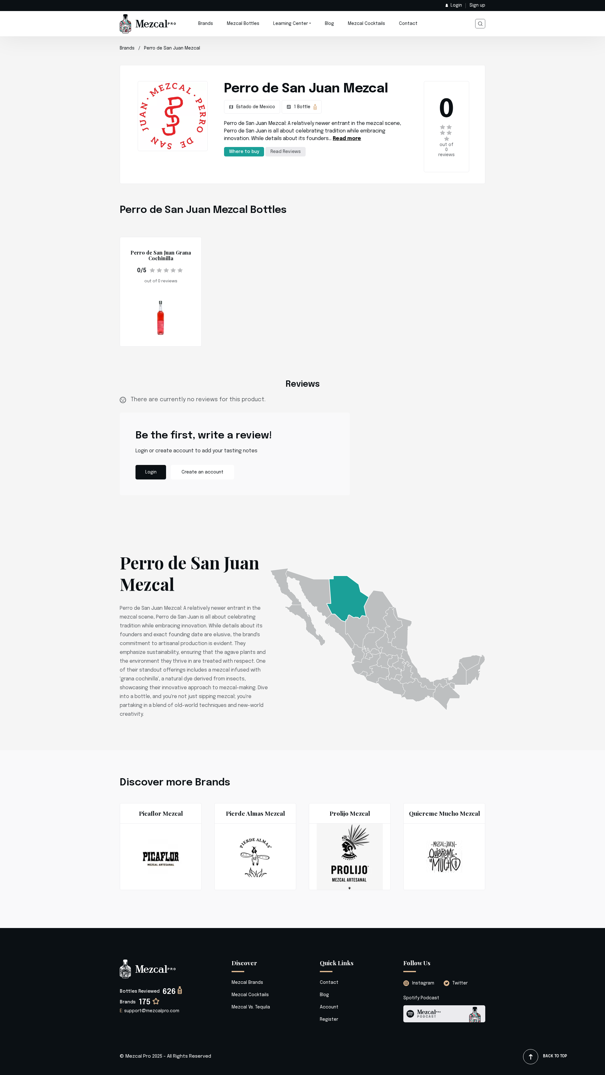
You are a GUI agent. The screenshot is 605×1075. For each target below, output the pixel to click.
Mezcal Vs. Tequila (251, 1007)
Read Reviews (285, 152)
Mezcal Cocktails (366, 23)
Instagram (423, 983)
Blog (329, 23)
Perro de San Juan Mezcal (172, 48)
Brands (205, 23)
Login (456, 5)
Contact (408, 23)
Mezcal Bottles (243, 23)
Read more (347, 138)
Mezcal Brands (247, 982)
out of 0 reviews (446, 150)
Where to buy (244, 152)
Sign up (477, 5)
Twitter (460, 983)
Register (329, 1019)
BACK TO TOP (555, 1056)
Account (329, 1007)
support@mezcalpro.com (149, 1011)
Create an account (202, 472)
